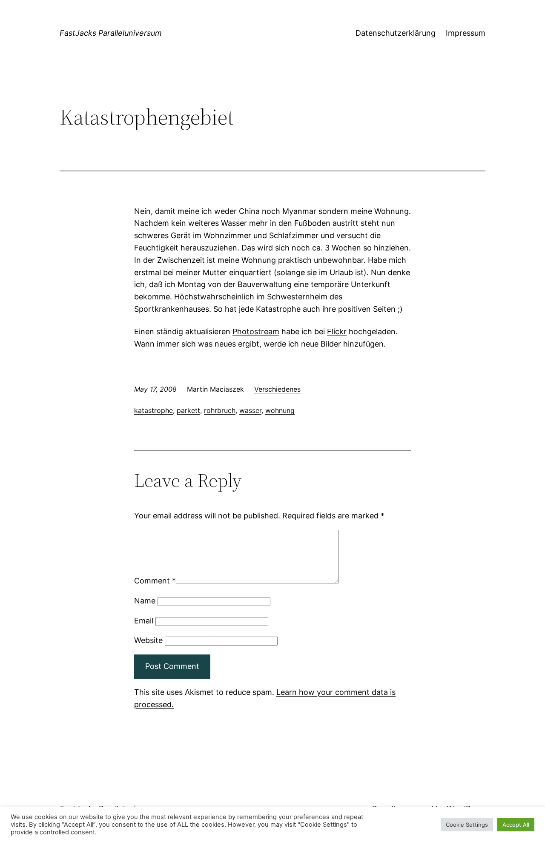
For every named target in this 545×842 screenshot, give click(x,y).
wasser (250, 410)
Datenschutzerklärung (396, 32)
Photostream (255, 331)
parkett (188, 410)
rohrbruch (219, 410)
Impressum (465, 32)
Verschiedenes (277, 389)
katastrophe (153, 410)
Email (143, 620)
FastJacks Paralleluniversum (111, 32)
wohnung (280, 410)
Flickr (337, 331)
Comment (155, 580)
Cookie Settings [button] (467, 824)
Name (144, 600)
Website (148, 640)
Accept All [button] (515, 824)
